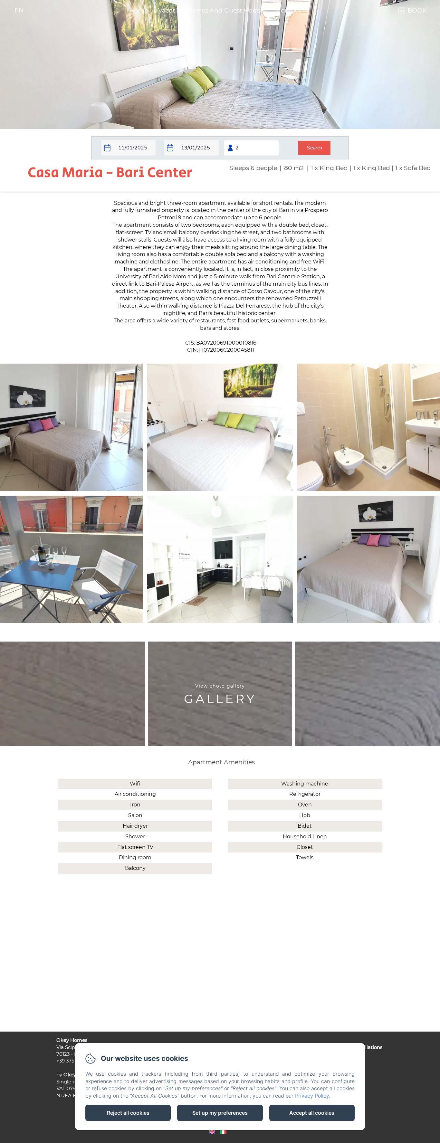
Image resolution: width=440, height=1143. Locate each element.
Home (138, 10)
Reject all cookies (128, 1113)
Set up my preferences (220, 1113)
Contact (288, 10)
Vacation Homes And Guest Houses (212, 10)
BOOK (417, 10)
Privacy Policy (312, 1095)
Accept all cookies (311, 1113)
